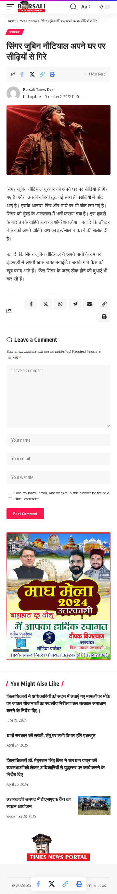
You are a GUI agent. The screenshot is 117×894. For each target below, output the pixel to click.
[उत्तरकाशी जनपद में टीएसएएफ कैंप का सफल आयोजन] (94, 805)
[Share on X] (32, 74)
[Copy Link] (42, 74)
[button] (12, 7)
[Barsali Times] (32, 7)
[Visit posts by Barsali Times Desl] (13, 93)
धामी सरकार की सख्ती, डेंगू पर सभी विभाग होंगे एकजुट (51, 735)
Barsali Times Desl (39, 89)
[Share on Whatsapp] (60, 304)
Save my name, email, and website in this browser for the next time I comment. (62, 496)
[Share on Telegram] (74, 304)
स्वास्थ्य (15, 32)
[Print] (52, 74)
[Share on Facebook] (22, 74)
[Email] (89, 304)
